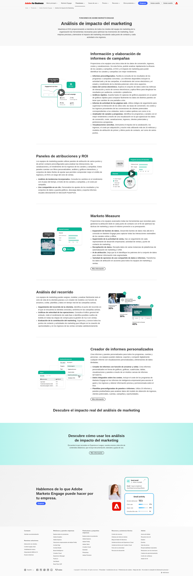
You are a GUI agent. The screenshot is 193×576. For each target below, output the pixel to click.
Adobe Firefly (86, 541)
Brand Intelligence (58, 550)
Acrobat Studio (57, 548)
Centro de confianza (146, 556)
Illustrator (85, 549)
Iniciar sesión (155, 3)
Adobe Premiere (87, 555)
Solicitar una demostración (31, 534)
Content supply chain (30, 546)
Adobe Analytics (57, 537)
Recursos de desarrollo (118, 550)
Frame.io (55, 558)
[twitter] (44, 570)
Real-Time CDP (57, 564)
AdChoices (166, 572)
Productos (33, 8)
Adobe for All (144, 558)
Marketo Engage (66, 3)
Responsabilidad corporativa (149, 548)
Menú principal (51, 3)
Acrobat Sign (56, 545)
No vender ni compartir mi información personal (155, 570)
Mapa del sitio (137, 570)
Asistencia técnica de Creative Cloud (122, 545)
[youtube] (51, 570)
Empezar (143, 3)
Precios (104, 3)
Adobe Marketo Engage (45, 8)
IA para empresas (29, 555)
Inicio (26, 8)
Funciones (79, 3)
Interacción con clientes (30, 544)
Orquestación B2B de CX (31, 552)
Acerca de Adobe (145, 534)
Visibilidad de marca (29, 549)
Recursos (115, 3)
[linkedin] (48, 570)
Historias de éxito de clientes (119, 537)
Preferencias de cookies (125, 570)
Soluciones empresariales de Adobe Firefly (64, 542)
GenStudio (56, 561)
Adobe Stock (86, 544)
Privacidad (102, 570)
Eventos (143, 542)
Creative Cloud (57, 553)
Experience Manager (59, 556)
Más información (98, 269)
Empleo (143, 539)
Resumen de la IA (146, 537)
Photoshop (85, 552)
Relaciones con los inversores (149, 550)
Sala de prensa (145, 545)
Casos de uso (92, 3)
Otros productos (128, 3)
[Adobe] (177, 3)
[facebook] (37, 570)
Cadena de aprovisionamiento (149, 553)
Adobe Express (57, 539)
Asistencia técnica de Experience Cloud (122, 542)
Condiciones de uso (111, 570)
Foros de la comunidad (118, 548)
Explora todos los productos (60, 534)
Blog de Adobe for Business (119, 539)
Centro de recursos (117, 534)
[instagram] (41, 570)
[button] (61, 92)
